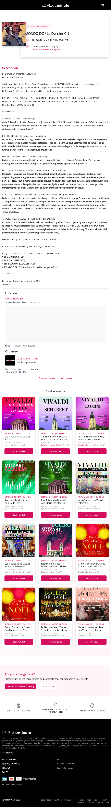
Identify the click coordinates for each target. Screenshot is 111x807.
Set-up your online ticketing (21, 686)
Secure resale (103, 802)
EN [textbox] (102, 5)
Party (5, 772)
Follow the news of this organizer (57, 378)
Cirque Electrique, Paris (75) (46, 48)
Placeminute (9, 753)
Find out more (47, 686)
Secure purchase (84, 800)
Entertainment (9, 759)
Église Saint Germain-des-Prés (51, 445)
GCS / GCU (57, 800)
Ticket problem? (100, 800)
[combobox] (103, 5)
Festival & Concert (11, 764)
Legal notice (46, 800)
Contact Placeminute (65, 764)
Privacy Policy (69, 800)
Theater (6, 768)
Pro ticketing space (65, 768)
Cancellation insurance (86, 802)
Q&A (59, 759)
